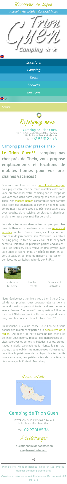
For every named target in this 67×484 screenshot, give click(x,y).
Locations (33, 62)
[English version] (2, 56)
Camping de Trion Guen (40, 129)
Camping (33, 70)
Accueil (14, 11)
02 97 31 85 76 (44, 138)
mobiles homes (24, 200)
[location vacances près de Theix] (12, 272)
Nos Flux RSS (46, 466)
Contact (43, 11)
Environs (33, 92)
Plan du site (9, 466)
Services (33, 85)
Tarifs (33, 77)
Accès (54, 11)
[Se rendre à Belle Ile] (39, 115)
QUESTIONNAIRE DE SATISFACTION (34, 445)
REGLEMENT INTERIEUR (34, 450)
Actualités (28, 11)
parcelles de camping (51, 185)
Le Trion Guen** (19, 152)
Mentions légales (27, 466)
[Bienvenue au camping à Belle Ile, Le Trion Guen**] (33, 33)
